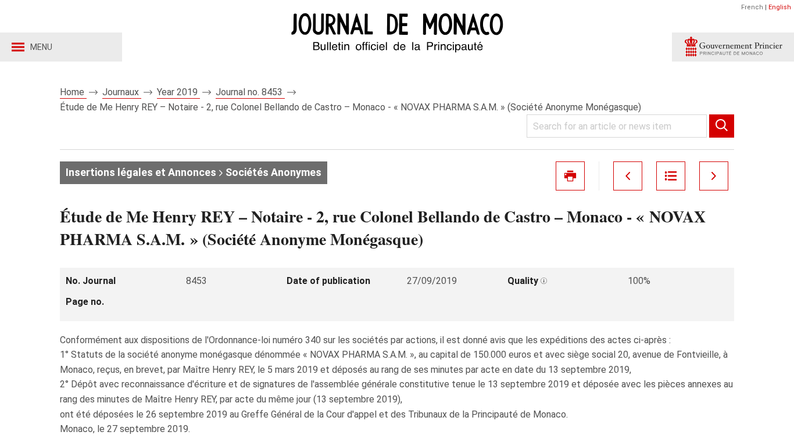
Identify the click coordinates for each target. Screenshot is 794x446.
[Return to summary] (670, 175)
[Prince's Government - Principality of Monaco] (733, 47)
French (752, 7)
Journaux (121, 92)
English (779, 7)
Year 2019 (178, 92)
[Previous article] (627, 175)
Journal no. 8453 (250, 92)
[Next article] (713, 175)
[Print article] (570, 175)
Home (73, 92)
